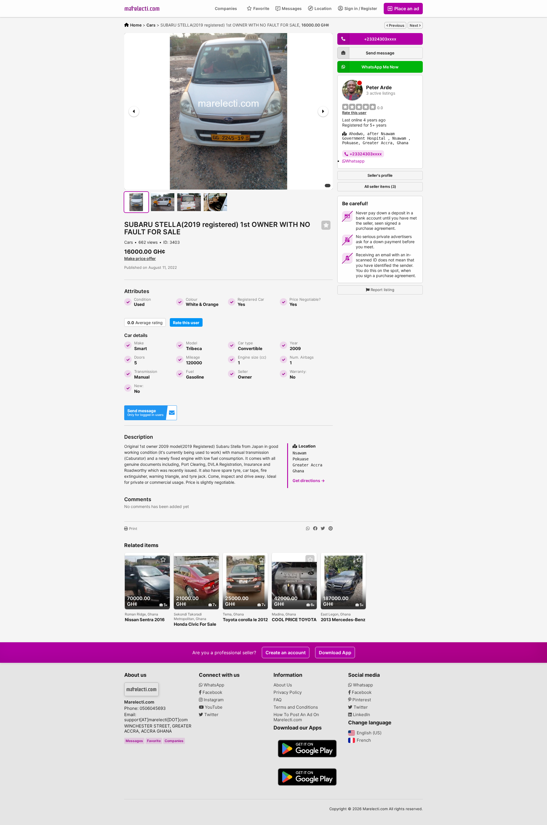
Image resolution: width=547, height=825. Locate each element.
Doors (139, 357)
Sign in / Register (360, 8)
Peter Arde (379, 87)
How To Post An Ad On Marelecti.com (296, 717)
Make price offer (140, 258)
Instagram (213, 699)
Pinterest (361, 699)
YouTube (213, 707)
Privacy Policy (288, 692)
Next (414, 25)
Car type (245, 343)
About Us (283, 685)
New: (139, 385)
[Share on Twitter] (323, 528)
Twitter (211, 714)
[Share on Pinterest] (330, 528)
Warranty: (298, 371)
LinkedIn (361, 714)
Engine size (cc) (252, 357)
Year (294, 343)
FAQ (277, 699)
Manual (142, 377)
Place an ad (406, 8)
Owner (245, 377)
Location (323, 8)
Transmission (145, 371)
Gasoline (195, 377)
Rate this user (186, 322)
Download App (335, 652)
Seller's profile (380, 175)
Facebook (211, 692)
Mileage (193, 357)
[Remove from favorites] (325, 225)
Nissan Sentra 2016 (145, 619)
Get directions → (309, 480)
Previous (396, 25)
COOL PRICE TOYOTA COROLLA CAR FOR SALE (294, 619)
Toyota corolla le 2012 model (245, 619)
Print (132, 528)
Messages (291, 8)
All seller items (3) (380, 186)
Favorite (260, 8)
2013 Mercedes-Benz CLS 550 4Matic (343, 619)
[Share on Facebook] (315, 528)
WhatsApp (213, 685)
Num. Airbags (302, 357)
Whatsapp (355, 160)
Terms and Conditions (296, 707)
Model (191, 343)
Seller (243, 371)
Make (139, 343)
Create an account (286, 652)
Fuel (190, 371)
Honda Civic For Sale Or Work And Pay (195, 624)
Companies (226, 8)
